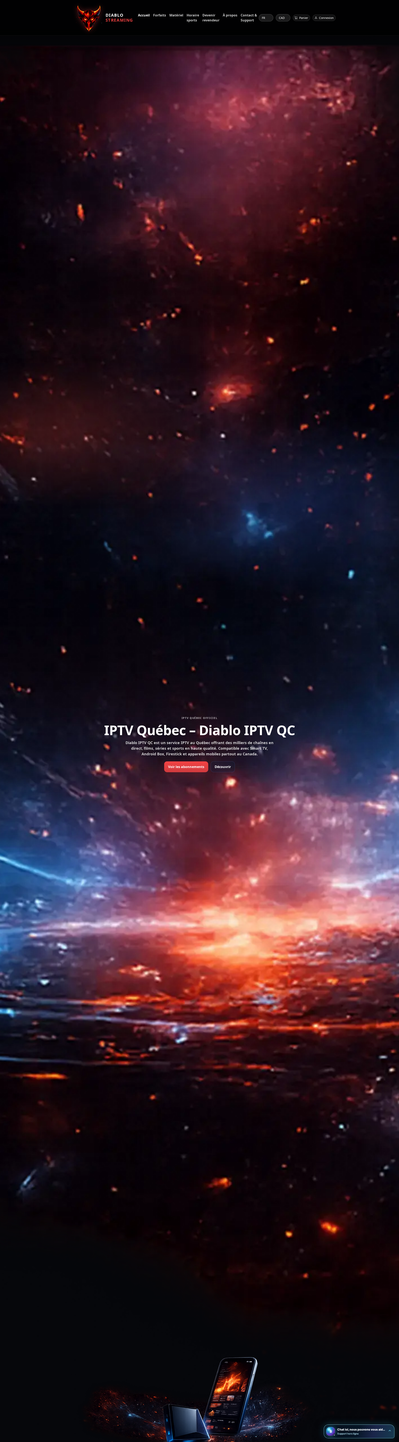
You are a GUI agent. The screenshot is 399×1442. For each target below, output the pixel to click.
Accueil (144, 15)
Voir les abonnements (186, 766)
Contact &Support (249, 17)
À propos (230, 15)
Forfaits (159, 15)
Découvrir (223, 766)
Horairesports (193, 17)
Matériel (176, 15)
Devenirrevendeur (210, 17)
